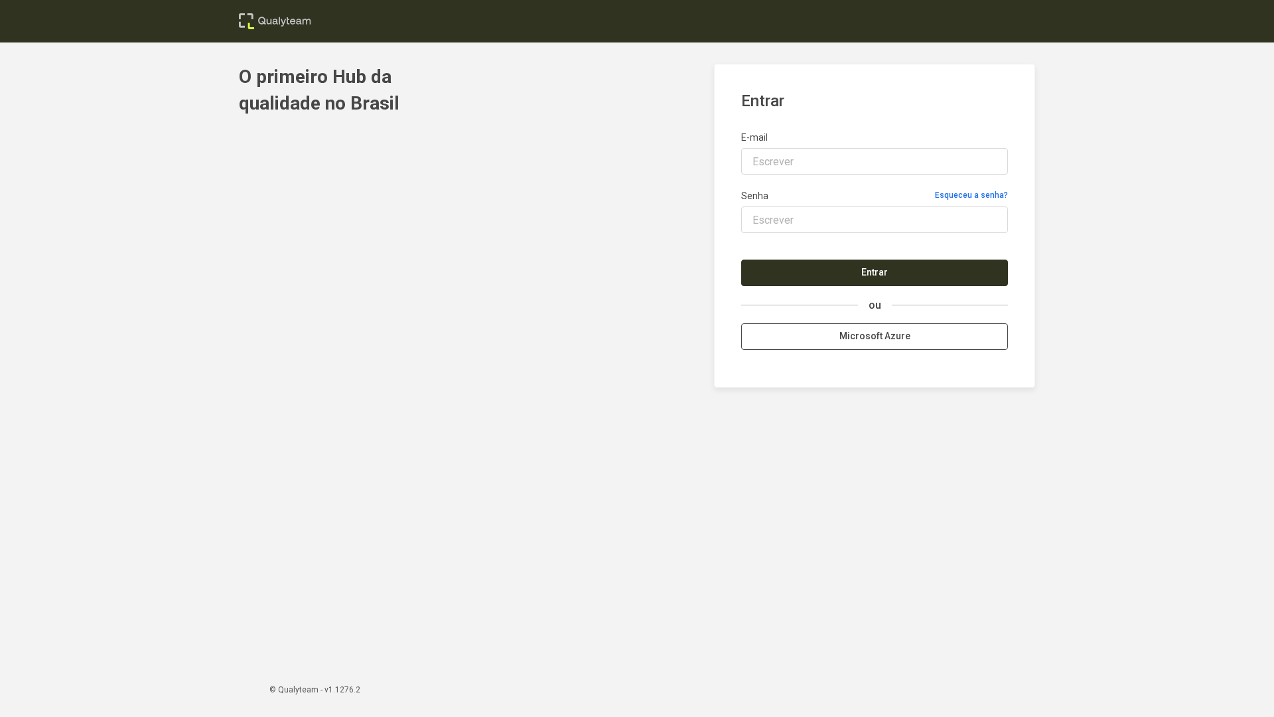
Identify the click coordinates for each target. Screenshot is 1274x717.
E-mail (754, 137)
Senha (754, 196)
